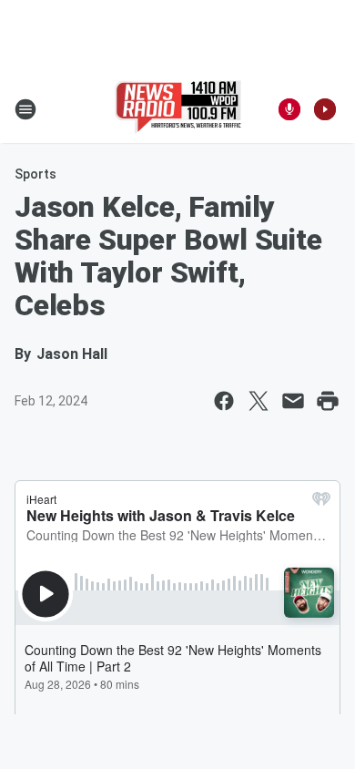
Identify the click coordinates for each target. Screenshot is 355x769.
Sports (35, 174)
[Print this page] (327, 401)
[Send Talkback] (289, 109)
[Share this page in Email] (293, 401)
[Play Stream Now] (325, 109)
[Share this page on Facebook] (224, 401)
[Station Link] (178, 109)
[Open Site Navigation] (25, 109)
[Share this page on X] (258, 401)
